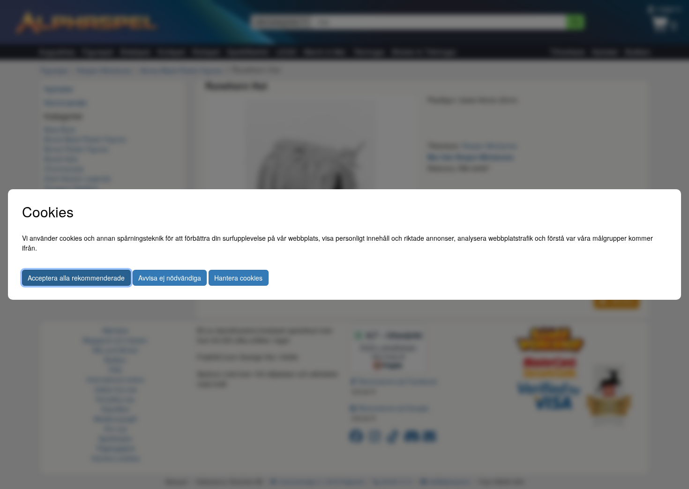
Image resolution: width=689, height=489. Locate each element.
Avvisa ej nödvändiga (169, 277)
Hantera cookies (238, 277)
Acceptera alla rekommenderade (76, 277)
